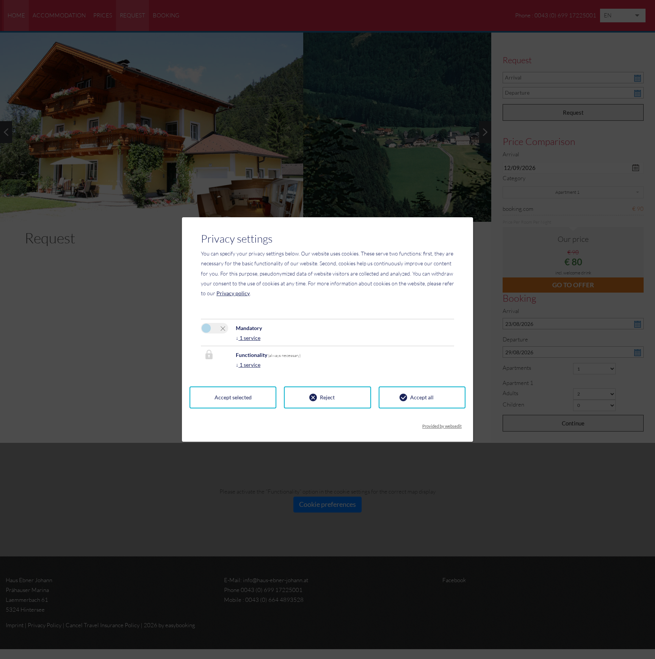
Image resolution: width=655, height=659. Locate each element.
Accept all (422, 397)
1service (248, 338)
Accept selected (233, 397)
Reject (327, 397)
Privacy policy (233, 293)
